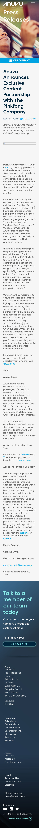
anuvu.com (9, 363)
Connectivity (12, 724)
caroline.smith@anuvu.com (17, 565)
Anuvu (8, 167)
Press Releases (13, 673)
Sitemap (9, 785)
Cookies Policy (13, 781)
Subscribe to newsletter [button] (17, 819)
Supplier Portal (13, 689)
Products (10, 737)
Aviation (9, 755)
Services (9, 740)
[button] (33, 4)
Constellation (12, 727)
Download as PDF (29, 119)
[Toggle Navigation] (33, 4)
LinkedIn (25, 454)
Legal (8, 775)
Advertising (11, 721)
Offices (9, 682)
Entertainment (13, 731)
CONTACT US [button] (19, 644)
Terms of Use (12, 778)
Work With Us (12, 686)
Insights (9, 676)
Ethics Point (11, 679)
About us (10, 669)
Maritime (10, 759)
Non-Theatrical (13, 762)
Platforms (10, 734)
